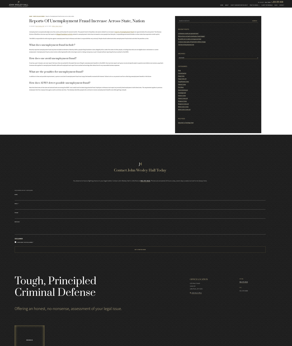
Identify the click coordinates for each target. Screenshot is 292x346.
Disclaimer (19, 238)
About (227, 5)
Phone (16, 212)
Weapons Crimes (182, 101)
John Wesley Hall (40, 26)
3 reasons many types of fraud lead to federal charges (192, 42)
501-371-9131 (278, 2)
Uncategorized (182, 93)
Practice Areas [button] (254, 5)
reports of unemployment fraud (124, 32)
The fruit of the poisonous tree (186, 44)
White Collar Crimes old (184, 109)
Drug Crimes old (182, 79)
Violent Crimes (182, 95)
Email (17, 203)
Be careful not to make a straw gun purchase (189, 39)
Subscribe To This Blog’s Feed (185, 122)
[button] (284, 342)
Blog (276, 5)
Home (221, 5)
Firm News (181, 87)
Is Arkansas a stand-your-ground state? (188, 33)
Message (17, 221)
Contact (281, 5)
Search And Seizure (183, 90)
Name (16, 194)
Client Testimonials (267, 5)
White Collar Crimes (57, 26)
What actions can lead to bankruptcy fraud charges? (191, 36)
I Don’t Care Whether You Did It (239, 5)
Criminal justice (182, 73)
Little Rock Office (196, 293)
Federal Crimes (182, 84)
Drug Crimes (181, 76)
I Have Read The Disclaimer (25, 242)
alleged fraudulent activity (64, 34)
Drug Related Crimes (183, 81)
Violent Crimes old (183, 98)
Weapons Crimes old (183, 104)
